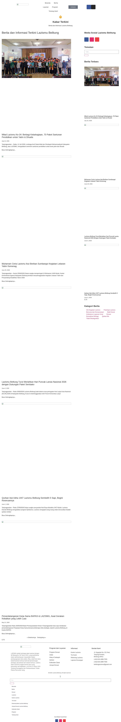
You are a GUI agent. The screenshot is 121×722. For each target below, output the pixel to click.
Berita (56, 3)
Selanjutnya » (41, 637)
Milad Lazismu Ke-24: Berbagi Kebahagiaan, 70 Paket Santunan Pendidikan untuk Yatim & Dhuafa (32, 135)
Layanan (46, 7)
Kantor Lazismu (15, 697)
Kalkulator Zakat (16, 709)
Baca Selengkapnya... (9, 150)
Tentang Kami (53, 11)
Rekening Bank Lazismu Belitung (20, 703)
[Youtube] (97, 39)
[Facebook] (89, 7)
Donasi (13, 692)
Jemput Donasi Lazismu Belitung (20, 706)
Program (55, 7)
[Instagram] (93, 7)
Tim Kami (14, 700)
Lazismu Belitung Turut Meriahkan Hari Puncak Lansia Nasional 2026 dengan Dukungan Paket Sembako (34, 383)
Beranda (47, 3)
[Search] (86, 55)
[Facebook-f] (86, 39)
